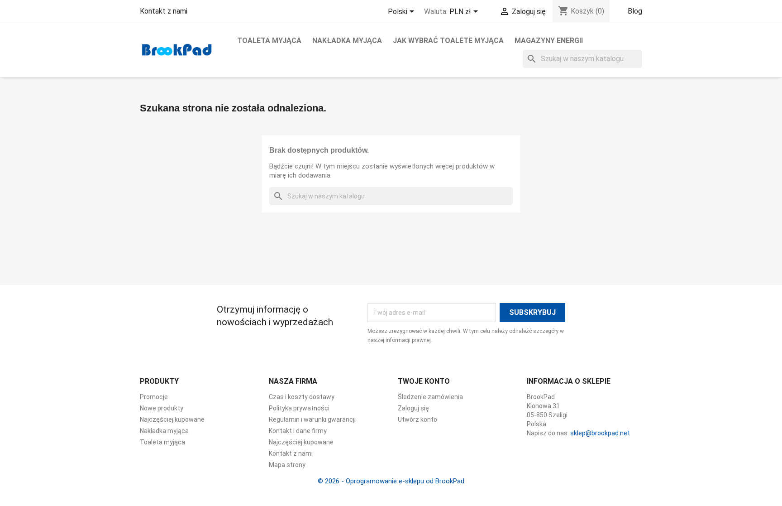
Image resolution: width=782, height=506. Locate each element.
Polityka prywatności (299, 408)
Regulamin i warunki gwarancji (312, 419)
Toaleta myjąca (269, 40)
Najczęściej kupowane (172, 419)
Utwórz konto (417, 419)
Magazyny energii (549, 40)
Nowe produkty (161, 408)
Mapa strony (287, 464)
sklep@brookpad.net (600, 433)
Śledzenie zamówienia (430, 396)
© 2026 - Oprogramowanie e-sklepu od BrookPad (391, 481)
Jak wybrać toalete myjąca (448, 40)
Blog (635, 11)
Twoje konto (424, 381)
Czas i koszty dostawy (301, 396)
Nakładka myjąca (347, 40)
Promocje (154, 396)
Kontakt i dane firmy (298, 430)
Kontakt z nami (163, 11)
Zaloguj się (413, 408)
